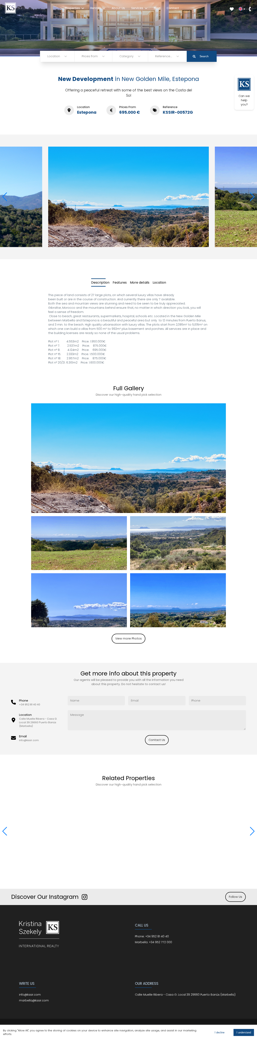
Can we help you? (244, 100)
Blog (157, 8)
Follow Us (235, 897)
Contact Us (157, 740)
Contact (173, 8)
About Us (118, 8)
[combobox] (47, 56)
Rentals (95, 8)
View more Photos (128, 638)
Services (137, 8)
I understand (244, 1032)
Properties (72, 8)
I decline (219, 1032)
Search (204, 56)
